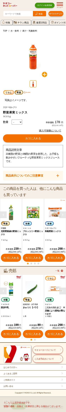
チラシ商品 (23, 22)
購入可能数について (50, 130)
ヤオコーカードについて (45, 350)
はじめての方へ (10, 367)
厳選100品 (41, 22)
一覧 (57, 271)
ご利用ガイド (9, 380)
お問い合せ (8, 386)
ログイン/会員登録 (44, 5)
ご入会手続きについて (44, 359)
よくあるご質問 (10, 373)
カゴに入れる (33, 138)
